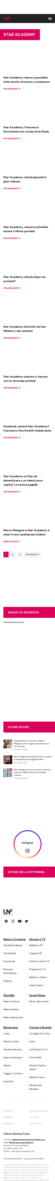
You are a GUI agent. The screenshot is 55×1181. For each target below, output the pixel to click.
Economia (9, 961)
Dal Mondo (9, 953)
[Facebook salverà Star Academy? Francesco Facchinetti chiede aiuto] (27, 408)
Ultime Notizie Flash (13, 622)
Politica (7, 981)
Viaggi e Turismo (13, 1073)
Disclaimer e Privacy (38, 1111)
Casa (6, 1033)
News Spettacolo (13, 1017)
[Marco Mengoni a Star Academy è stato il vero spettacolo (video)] (27, 512)
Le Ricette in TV (38, 1049)
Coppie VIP (35, 953)
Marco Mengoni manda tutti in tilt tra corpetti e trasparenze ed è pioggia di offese (32, 758)
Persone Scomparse (10, 971)
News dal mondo (39, 1001)
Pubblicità (7, 1123)
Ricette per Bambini (35, 1087)
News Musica (11, 541)
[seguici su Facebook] (6, 921)
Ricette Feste (37, 1077)
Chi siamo (7, 1111)
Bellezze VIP (36, 945)
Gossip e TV (37, 939)
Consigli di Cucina (39, 1033)
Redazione (8, 1117)
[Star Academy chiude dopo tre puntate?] (27, 258)
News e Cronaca (14, 939)
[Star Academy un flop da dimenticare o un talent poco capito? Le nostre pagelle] (27, 458)
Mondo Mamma (12, 1049)
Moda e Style (11, 1041)
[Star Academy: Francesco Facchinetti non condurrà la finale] (27, 109)
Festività (8, 1081)
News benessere (13, 1057)
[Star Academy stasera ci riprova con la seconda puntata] (27, 358)
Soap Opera (36, 985)
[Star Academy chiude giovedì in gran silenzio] (27, 159)
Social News (37, 995)
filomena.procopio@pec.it (21, 1142)
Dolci (32, 1041)
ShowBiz (9, 995)
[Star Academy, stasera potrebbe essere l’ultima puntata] (27, 209)
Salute (7, 1065)
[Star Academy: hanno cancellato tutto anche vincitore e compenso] (27, 59)
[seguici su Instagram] (13, 921)
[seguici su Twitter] (26, 921)
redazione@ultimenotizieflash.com (28, 1139)
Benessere (10, 1027)
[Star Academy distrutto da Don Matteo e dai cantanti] (27, 308)
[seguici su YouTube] (20, 921)
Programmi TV (12, 88)
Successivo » (32, 554)
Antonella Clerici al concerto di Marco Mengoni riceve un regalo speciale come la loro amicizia (31, 744)
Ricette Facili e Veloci (37, 1067)
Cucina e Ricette (40, 1027)
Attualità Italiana (12, 945)
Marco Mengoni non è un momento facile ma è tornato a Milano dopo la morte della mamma (32, 772)
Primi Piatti (35, 1057)
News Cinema (11, 1001)
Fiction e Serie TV (39, 961)
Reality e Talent (38, 977)
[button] (50, 19)
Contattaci (34, 1117)
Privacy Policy (35, 1123)
